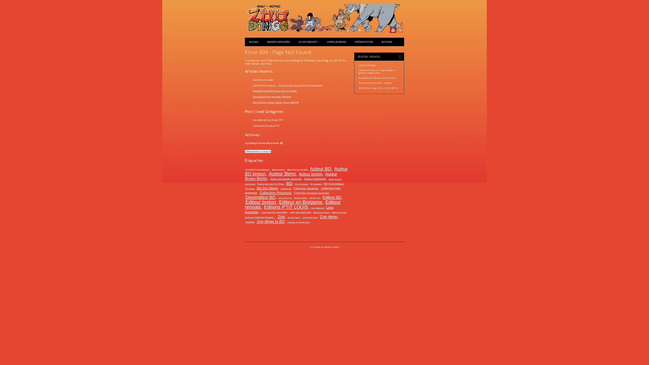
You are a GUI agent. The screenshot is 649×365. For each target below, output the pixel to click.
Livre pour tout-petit (300, 212)
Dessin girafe (300, 198)
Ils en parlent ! (308, 41)
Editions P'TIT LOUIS (286, 207)
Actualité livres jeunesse (257, 169)
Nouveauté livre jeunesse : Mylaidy (272, 96)
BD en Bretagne (301, 184)
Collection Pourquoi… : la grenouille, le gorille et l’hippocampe (287, 85)
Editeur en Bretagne (300, 202)
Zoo (281, 216)
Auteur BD (320, 168)
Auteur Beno (282, 173)
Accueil (254, 41)
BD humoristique (334, 183)
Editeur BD (332, 197)
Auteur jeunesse (315, 179)
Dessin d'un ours (285, 198)
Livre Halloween (317, 208)
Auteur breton (310, 174)
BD (289, 183)
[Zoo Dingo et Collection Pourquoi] (324, 31)
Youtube (393, 30)
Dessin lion (314, 198)
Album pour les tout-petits (297, 170)
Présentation (364, 41)
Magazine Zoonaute (321, 213)
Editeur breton (260, 202)
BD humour (250, 189)
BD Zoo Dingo (267, 188)
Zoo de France (294, 217)
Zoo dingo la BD (271, 221)
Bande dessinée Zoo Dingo (271, 184)
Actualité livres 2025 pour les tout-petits (275, 91)
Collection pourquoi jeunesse (311, 192)
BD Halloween (316, 184)
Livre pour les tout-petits (274, 212)
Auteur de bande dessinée (286, 178)
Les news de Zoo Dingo (265, 119)
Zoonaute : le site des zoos (298, 222)
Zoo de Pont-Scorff (310, 217)
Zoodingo (249, 222)
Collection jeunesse (306, 188)
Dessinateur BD (260, 197)
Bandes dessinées (278, 41)
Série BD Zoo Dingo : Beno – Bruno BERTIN (276, 102)
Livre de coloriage (263, 79)
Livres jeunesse (336, 41)
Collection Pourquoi (264, 125)
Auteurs (386, 41)
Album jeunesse (278, 170)
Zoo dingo (329, 216)
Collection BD (285, 189)
